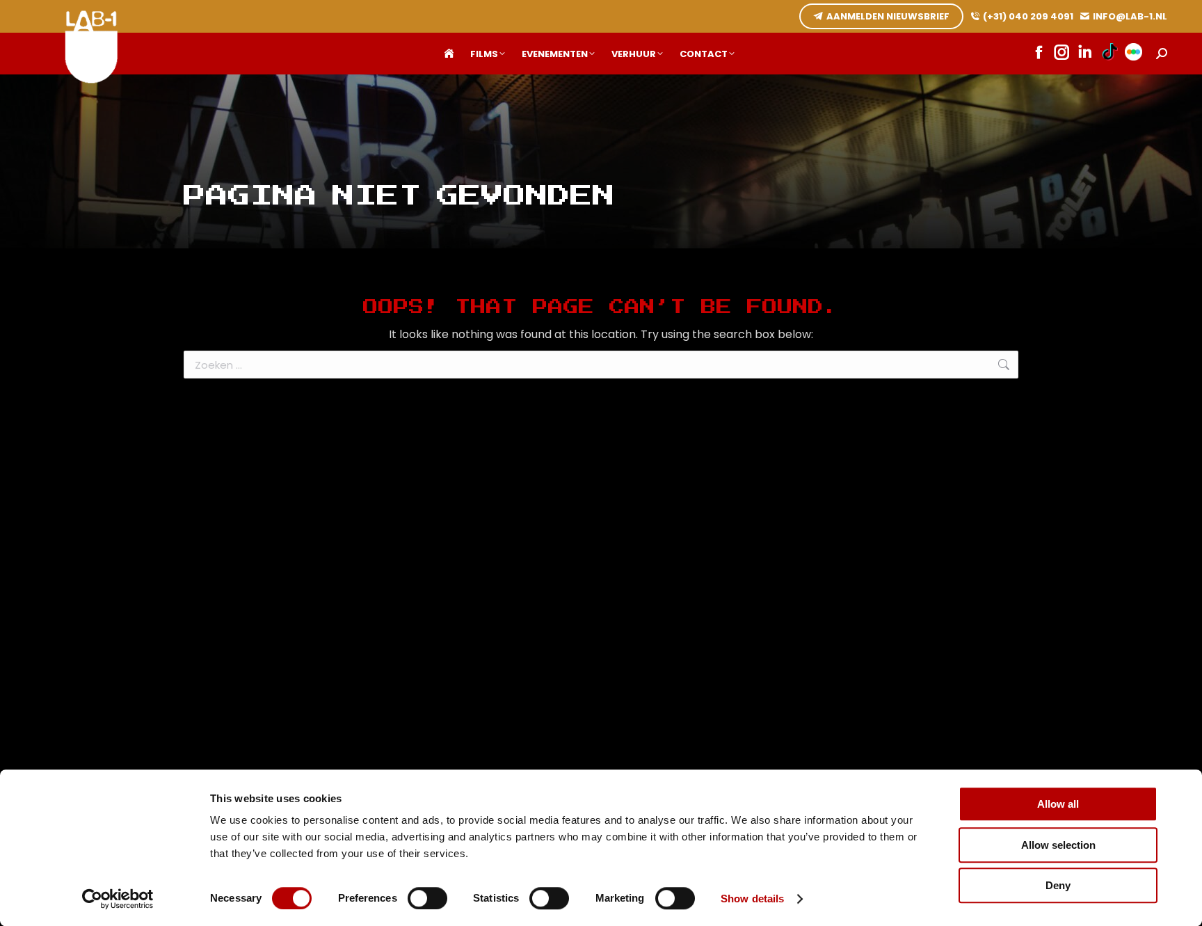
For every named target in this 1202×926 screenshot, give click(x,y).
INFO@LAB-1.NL (1130, 16)
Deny (1058, 885)
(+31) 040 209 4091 (1028, 16)
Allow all (1058, 804)
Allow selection (1058, 845)
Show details (752, 898)
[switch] (427, 898)
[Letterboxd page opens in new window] (1133, 53)
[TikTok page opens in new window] (1110, 53)
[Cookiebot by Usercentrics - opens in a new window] (118, 898)
